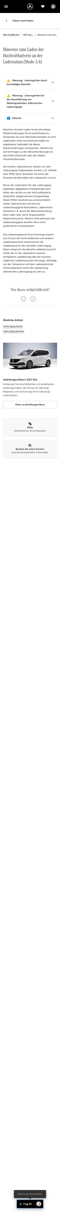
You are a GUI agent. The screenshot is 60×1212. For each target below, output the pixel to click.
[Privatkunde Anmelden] (53, 6)
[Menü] (6, 6)
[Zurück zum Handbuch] (7, 20)
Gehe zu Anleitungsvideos (30, 404)
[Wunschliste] (42, 6)
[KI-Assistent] (38, 1203)
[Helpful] (23, 299)
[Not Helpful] (33, 299)
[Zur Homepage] (30, 6)
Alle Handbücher (11, 34)
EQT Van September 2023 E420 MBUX (28, 34)
